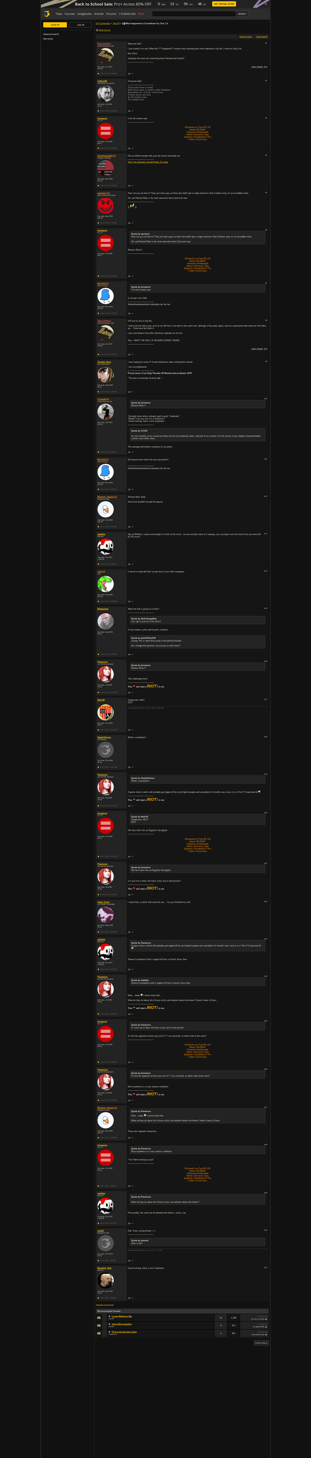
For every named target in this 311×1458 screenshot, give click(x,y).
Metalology (103, 609)
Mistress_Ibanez (106, 497)
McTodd (101, 283)
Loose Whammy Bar (122, 1316)
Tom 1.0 (101, 44)
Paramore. (103, 662)
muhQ (101, 1231)
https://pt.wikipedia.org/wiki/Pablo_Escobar (148, 162)
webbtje (101, 534)
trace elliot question (122, 1324)
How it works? (262, 37)
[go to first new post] (109, 1316)
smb (100, 571)
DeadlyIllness (104, 737)
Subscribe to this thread (105, 1305)
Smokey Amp (104, 362)
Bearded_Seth (104, 1268)
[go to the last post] (266, 1319)
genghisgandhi (105, 156)
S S (132, 207)
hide (211, 1320)
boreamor (102, 118)
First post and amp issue (124, 1332)
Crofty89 (102, 399)
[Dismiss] (265, 3)
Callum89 (102, 81)
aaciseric (102, 193)
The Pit (116, 23)
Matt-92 (101, 700)
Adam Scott (103, 902)
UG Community (103, 23)
